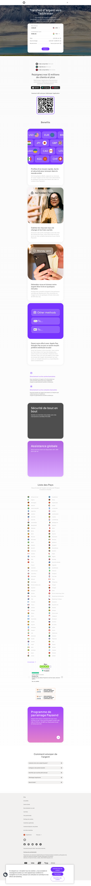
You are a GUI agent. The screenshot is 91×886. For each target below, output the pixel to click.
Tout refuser (57, 874)
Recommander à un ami (28, 808)
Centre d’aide (26, 804)
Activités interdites (28, 830)
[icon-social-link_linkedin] (36, 844)
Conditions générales (28, 822)
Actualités (25, 800)
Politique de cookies (28, 819)
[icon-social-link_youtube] (32, 844)
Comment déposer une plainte (30, 826)
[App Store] (35, 87)
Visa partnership (27, 815)
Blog (24, 797)
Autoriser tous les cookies (57, 869)
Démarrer (45, 49)
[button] (5, 874)
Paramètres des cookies (57, 878)
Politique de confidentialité (29, 852)
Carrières (25, 811)
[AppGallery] (55, 87)
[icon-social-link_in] (28, 844)
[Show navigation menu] (67, 2)
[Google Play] (45, 87)
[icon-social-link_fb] (24, 844)
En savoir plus (31, 662)
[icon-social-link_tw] (40, 844)
